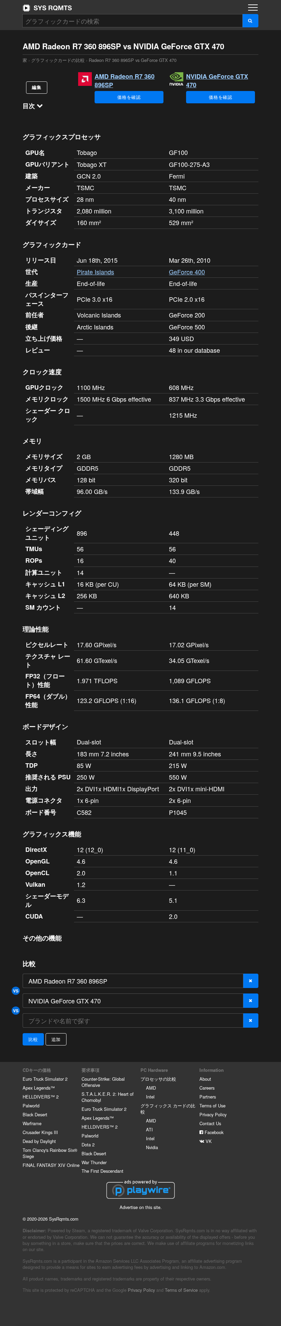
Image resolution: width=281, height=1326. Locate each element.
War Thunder (94, 1162)
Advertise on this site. (141, 1207)
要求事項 (90, 1070)
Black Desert (35, 1114)
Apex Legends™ (39, 1087)
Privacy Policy (213, 1114)
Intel (150, 1096)
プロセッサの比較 (158, 1079)
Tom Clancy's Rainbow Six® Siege (50, 1153)
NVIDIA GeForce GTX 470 (217, 80)
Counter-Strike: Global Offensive (103, 1082)
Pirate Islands (95, 271)
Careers (207, 1087)
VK (208, 1141)
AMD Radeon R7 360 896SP (125, 80)
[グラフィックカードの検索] (250, 20)
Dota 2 (88, 1144)
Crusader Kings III (40, 1132)
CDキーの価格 (37, 1070)
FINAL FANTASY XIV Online (51, 1165)
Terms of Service (181, 1290)
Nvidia (152, 1147)
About (205, 1079)
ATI (149, 1129)
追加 (56, 1039)
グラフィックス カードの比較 (167, 1108)
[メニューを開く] (253, 7)
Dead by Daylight (39, 1141)
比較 (33, 1039)
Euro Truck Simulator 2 (45, 1079)
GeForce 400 (187, 271)
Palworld (31, 1105)
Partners (207, 1096)
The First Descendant (102, 1171)
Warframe (32, 1123)
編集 (36, 87)
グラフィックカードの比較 (58, 60)
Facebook (213, 1132)
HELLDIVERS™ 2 (41, 1096)
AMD (151, 1087)
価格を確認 (129, 97)
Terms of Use (212, 1105)
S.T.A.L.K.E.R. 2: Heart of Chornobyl (108, 1097)
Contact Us (210, 1123)
